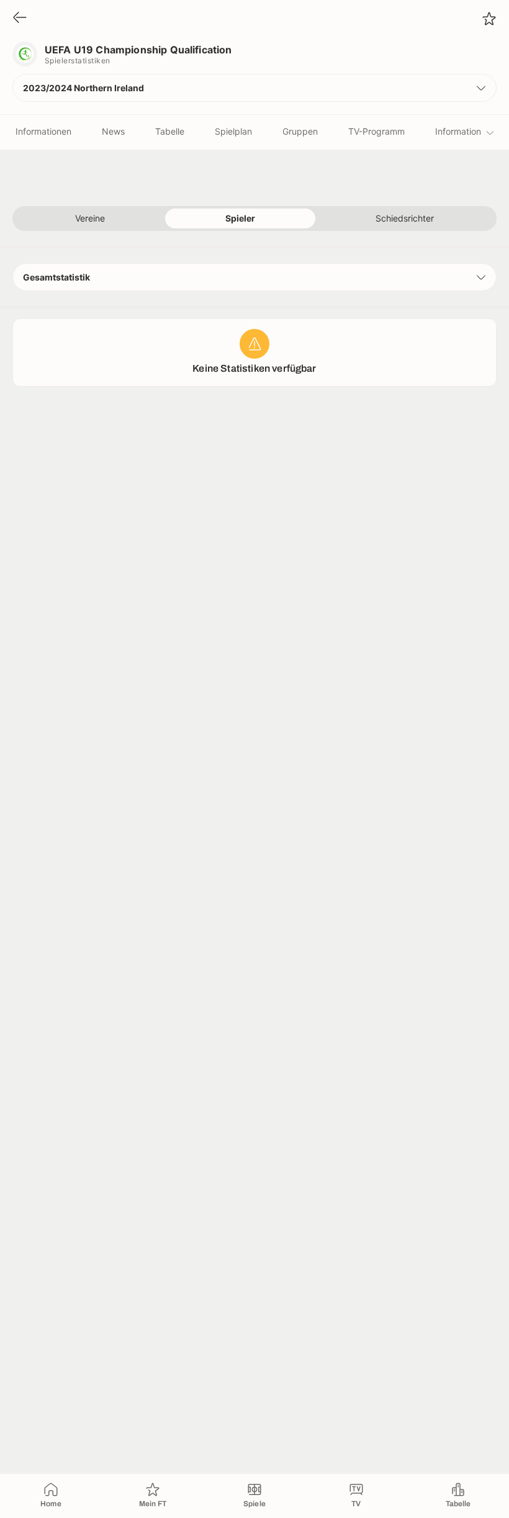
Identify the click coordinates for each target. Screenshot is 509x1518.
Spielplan (233, 131)
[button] (254, 87)
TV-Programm (376, 131)
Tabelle (169, 131)
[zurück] (19, 18)
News (113, 131)
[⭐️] (489, 18)
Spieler (240, 218)
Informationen (43, 131)
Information (458, 131)
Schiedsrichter (405, 218)
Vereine (90, 218)
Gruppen (300, 131)
